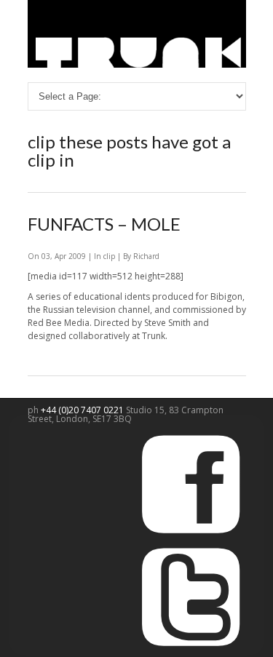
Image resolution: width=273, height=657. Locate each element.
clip (109, 256)
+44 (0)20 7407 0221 (83, 410)
